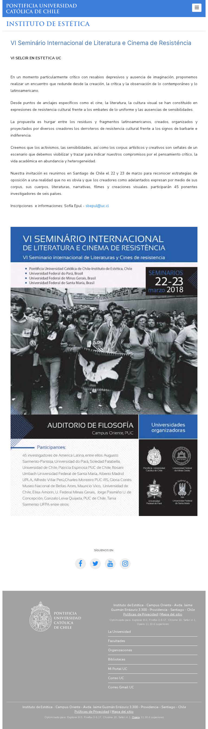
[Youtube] (110, 564)
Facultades (116, 641)
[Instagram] (125, 564)
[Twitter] (95, 564)
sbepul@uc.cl (97, 205)
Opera (136, 717)
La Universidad (119, 632)
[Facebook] (80, 564)
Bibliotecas (116, 659)
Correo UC (116, 678)
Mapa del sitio (171, 614)
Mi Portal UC (117, 669)
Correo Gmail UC (121, 687)
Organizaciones (120, 650)
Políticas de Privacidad (140, 614)
